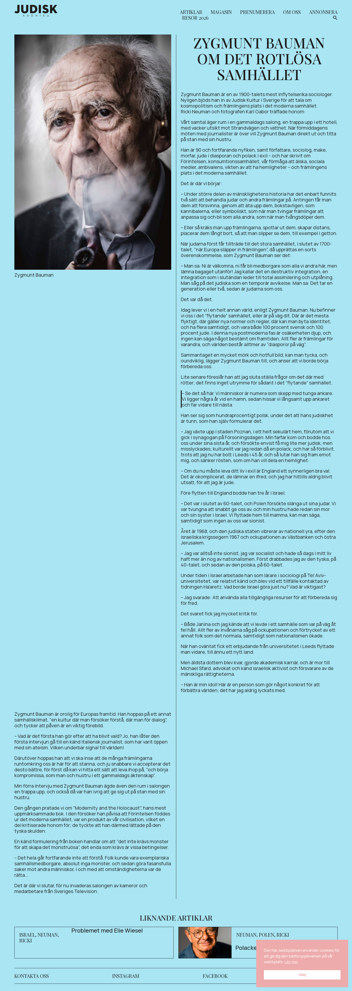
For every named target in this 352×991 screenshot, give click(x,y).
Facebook (215, 976)
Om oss (292, 12)
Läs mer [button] (291, 961)
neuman (48, 934)
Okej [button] (302, 974)
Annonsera (323, 12)
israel (27, 934)
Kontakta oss (31, 976)
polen (266, 934)
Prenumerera (257, 12)
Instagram (125, 976)
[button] (335, 18)
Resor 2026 (195, 18)
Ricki (25, 940)
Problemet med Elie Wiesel (107, 930)
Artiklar (191, 12)
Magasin (221, 12)
